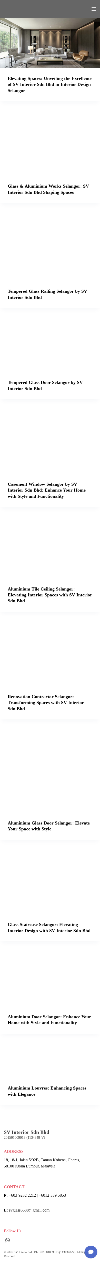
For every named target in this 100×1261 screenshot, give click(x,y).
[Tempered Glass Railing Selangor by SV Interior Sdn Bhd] (50, 246)
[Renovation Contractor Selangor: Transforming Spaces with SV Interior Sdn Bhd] (50, 652)
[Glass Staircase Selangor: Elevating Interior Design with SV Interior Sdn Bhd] (50, 881)
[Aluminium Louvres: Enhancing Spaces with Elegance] (50, 1059)
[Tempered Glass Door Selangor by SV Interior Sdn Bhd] (50, 344)
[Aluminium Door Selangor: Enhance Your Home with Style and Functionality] (50, 977)
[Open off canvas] (94, 9)
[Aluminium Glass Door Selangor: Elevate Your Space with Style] (50, 769)
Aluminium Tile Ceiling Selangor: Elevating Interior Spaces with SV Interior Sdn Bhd (50, 595)
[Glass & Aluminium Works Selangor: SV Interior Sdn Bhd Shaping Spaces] (50, 142)
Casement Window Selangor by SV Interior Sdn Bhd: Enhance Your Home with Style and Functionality (47, 490)
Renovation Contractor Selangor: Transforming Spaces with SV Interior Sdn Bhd (46, 702)
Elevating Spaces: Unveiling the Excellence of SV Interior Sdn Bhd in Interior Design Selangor (50, 84)
